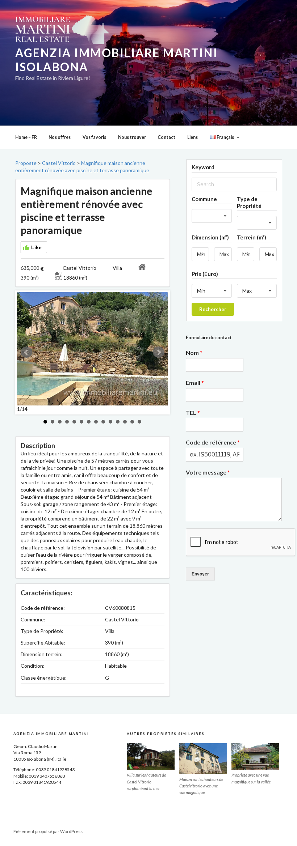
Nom (194, 352)
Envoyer (200, 574)
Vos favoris (94, 137)
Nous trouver (132, 137)
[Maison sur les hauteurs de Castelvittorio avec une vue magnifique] (203, 758)
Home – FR (26, 137)
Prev (26, 352)
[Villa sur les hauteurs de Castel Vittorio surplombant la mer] (151, 756)
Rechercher (212, 309)
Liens (192, 137)
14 (139, 422)
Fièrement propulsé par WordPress (48, 831)
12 (125, 422)
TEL (193, 412)
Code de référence (213, 442)
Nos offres (60, 137)
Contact (166, 137)
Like (36, 247)
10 (110, 422)
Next (158, 352)
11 (118, 422)
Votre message (208, 472)
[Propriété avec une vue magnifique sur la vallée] (255, 756)
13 (132, 422)
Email (195, 382)
